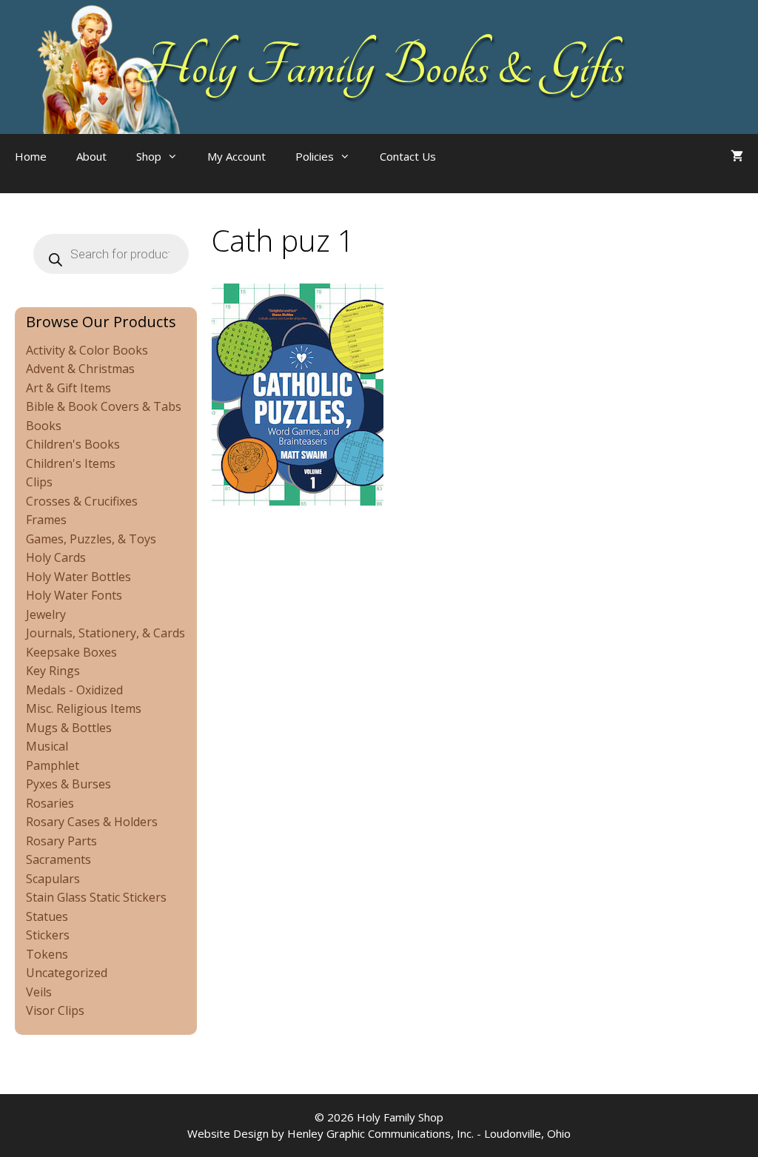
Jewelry (46, 614)
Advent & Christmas (80, 368)
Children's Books (73, 444)
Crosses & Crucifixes (82, 501)
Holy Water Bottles (78, 577)
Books (43, 425)
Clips (39, 482)
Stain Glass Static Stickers (96, 897)
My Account (236, 156)
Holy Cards (56, 557)
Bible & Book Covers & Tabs (103, 406)
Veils (39, 992)
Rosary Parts (61, 841)
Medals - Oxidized (74, 690)
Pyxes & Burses (68, 784)
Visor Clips (55, 1010)
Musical (47, 746)
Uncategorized (66, 973)
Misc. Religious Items (83, 708)
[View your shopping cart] (737, 156)
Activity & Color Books (87, 350)
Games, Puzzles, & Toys (91, 539)
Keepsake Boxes (71, 652)
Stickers (48, 935)
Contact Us (408, 156)
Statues (47, 916)
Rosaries (50, 803)
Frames (46, 520)
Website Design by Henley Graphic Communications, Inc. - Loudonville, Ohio (379, 1133)
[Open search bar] (480, 171)
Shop (148, 156)
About (91, 156)
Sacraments (58, 859)
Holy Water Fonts (74, 595)
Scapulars (53, 879)
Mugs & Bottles (69, 728)
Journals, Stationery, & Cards (105, 633)
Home (31, 156)
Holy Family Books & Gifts (379, 67)
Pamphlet (52, 765)
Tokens (47, 954)
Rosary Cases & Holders (92, 822)
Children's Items (70, 463)
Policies (314, 156)
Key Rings (53, 671)
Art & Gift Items (68, 388)
